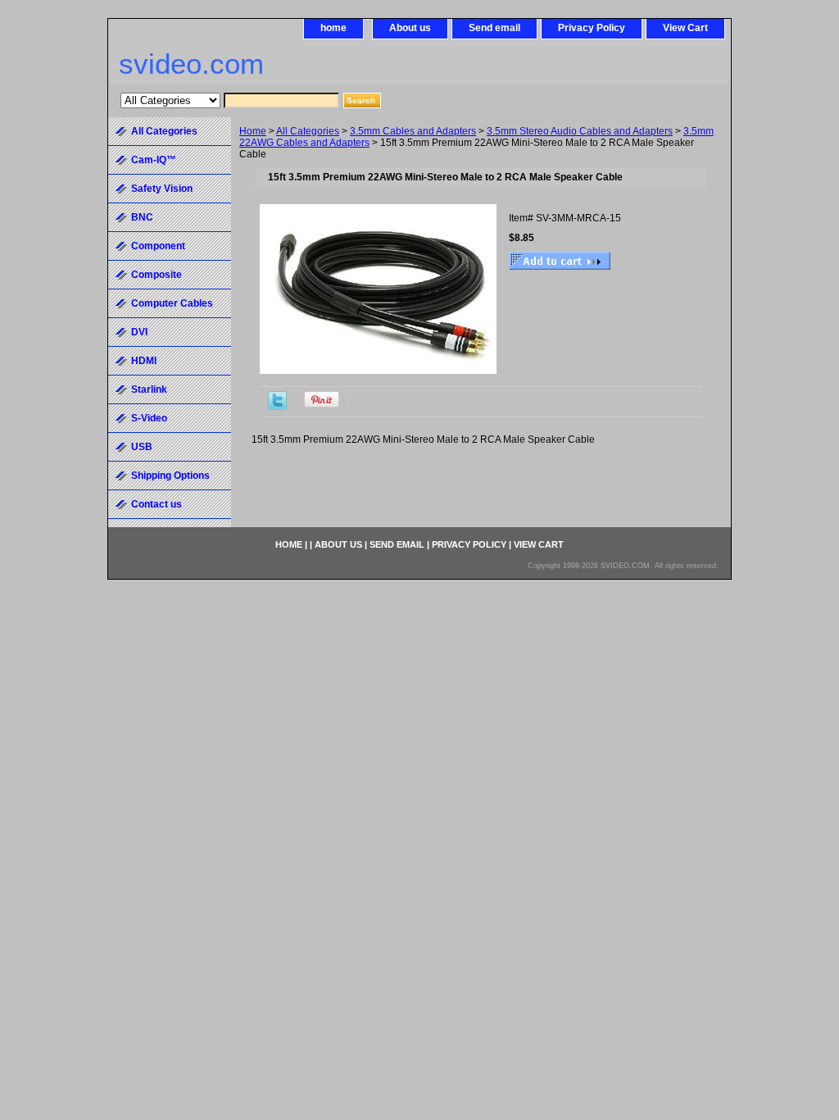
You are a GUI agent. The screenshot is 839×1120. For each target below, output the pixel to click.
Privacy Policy (591, 28)
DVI (139, 332)
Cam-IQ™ (153, 160)
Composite (156, 274)
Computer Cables (172, 303)
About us (410, 28)
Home (252, 131)
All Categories (307, 131)
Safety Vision (162, 188)
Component (158, 246)
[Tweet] (277, 406)
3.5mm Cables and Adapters (413, 131)
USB (141, 447)
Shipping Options (170, 475)
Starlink (149, 389)
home (333, 28)
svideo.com (191, 64)
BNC (142, 217)
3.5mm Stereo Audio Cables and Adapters (580, 131)
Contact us (156, 504)
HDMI (143, 361)
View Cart (685, 28)
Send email (494, 28)
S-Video (149, 418)
